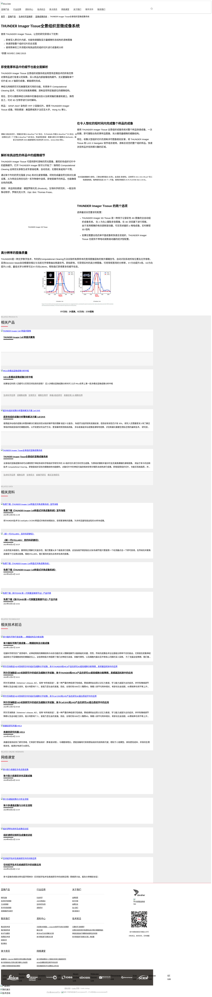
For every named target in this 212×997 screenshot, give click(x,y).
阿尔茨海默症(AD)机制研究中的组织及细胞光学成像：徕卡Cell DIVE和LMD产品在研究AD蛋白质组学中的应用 (56, 702)
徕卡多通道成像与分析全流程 (17, 805)
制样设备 (4, 898)
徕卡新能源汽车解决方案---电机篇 (83, 937)
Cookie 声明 (75, 988)
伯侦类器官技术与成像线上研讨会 (48, 966)
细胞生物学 (43, 395)
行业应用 (17, 10)
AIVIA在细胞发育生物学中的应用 (47, 962)
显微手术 (40, 908)
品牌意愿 (75, 898)
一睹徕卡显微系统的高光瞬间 (10, 966)
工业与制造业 (41, 901)
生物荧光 (32, 395)
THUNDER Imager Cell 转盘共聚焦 (19, 337)
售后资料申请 (5, 927)
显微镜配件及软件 (7, 911)
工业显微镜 (4, 904)
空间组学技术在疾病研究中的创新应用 (22, 865)
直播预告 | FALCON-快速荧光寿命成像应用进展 (16, 959)
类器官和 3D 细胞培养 (73, 395)
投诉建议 (4, 943)
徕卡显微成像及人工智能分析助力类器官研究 (51, 959)
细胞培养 (21, 475)
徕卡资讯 (53, 10)
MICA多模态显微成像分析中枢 (18, 377)
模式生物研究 (53, 475)
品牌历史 (75, 904)
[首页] (139, 895)
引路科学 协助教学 (78, 927)
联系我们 (101, 10)
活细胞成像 (22, 395)
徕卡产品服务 (5, 933)
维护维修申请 (5, 930)
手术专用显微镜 (6, 908)
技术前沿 (41, 10)
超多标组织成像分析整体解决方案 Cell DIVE (24, 417)
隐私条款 (67, 988)
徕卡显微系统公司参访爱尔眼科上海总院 (14, 962)
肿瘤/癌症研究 (56, 395)
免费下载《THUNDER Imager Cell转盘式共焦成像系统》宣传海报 (34, 511)
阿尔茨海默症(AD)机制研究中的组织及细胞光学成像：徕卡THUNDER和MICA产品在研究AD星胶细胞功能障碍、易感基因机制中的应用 (68, 673)
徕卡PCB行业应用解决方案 (45, 933)
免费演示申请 (5, 937)
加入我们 (75, 908)
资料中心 (29, 10)
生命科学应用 (9, 395)
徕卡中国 (75, 901)
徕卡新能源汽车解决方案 (45, 937)
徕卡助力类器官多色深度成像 (17, 776)
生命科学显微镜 (25, 17)
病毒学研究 (41, 475)
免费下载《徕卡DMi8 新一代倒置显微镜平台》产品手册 (30, 599)
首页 (3, 17)
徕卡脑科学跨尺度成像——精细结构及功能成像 (26, 643)
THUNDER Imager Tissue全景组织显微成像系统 (25, 457)
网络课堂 (65, 10)
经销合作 (4, 940)
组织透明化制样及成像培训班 (17, 835)
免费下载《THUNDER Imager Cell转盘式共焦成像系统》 (29, 570)
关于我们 (77, 10)
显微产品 (12, 17)
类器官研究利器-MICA (14, 732)
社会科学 (40, 898)
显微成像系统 (41, 17)
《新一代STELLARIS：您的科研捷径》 (21, 540)
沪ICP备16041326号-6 (53, 992)
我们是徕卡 (76, 911)
